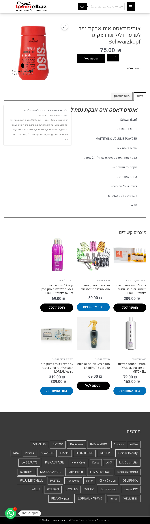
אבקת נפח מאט (61, 125)
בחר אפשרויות (93, 307)
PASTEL (55, 481)
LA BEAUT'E (29, 462)
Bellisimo (76, 444)
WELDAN (53, 489)
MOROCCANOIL (50, 472)
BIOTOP (58, 444)
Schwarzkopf (56, 120)
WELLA (36, 489)
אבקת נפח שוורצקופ (45, 125)
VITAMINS (72, 489)
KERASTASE (54, 462)
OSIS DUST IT (37, 120)
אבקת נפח (14, 120)
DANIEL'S (105, 453)
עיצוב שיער (41, 115)
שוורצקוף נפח (53, 134)
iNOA (16, 453)
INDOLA (29, 453)
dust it (23, 120)
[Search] (82, 6)
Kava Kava (78, 462)
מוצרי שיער (41, 129)
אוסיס (33, 125)
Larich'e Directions (127, 472)
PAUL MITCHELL (31, 480)
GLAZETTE (47, 453)
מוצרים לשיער (53, 115)
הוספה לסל (91, 58)
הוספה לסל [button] (130, 307)
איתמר (113, 499)
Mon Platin (75, 472)
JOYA (109, 463)
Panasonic (73, 481)
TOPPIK (89, 489)
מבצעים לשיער (53, 129)
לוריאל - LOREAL (90, 498)
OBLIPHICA (130, 480)
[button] (64, 26)
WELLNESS (130, 499)
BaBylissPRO (98, 444)
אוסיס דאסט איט (23, 125)
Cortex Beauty (128, 453)
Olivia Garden (108, 481)
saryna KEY (131, 489)
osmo (89, 481)
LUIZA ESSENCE (100, 472)
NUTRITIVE (26, 472)
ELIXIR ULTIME (84, 453)
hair (28, 120)
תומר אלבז (31, 134)
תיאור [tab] (140, 96)
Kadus (95, 463)
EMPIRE (64, 453)
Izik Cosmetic (128, 462)
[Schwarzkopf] (22, 69)
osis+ (47, 120)
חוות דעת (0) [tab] (122, 96)
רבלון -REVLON (60, 498)
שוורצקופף (41, 134)
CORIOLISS (39, 444)
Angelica (119, 444)
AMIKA (134, 444)
